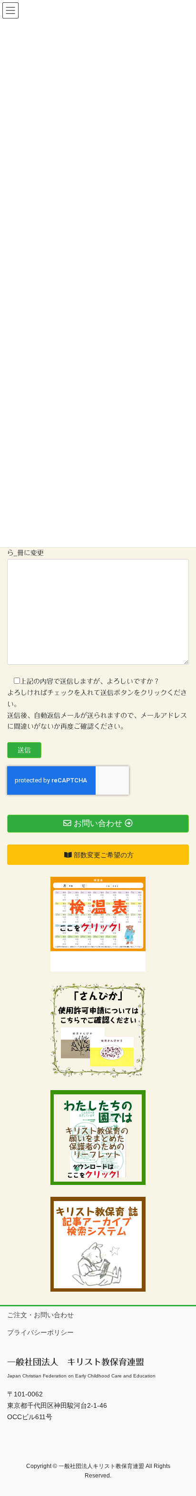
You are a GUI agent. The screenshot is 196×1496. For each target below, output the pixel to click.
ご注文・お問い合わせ (40, 1315)
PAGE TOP (182, 1442)
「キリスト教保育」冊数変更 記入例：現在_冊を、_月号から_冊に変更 (97, 548)
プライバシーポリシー (40, 1332)
